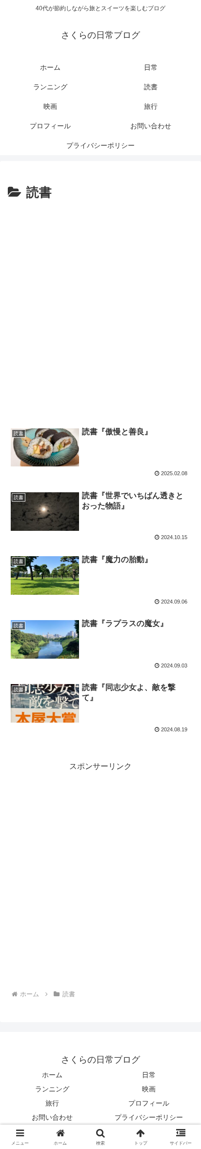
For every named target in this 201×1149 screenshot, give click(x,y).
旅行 (52, 1103)
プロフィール (148, 1103)
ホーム (52, 1075)
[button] (180, 1136)
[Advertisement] (100, 309)
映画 (149, 1089)
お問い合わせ (52, 1117)
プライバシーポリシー (149, 1117)
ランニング (52, 1089)
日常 (149, 1075)
